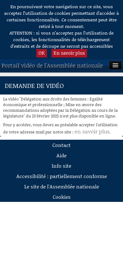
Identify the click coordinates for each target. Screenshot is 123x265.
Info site (61, 165)
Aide (61, 155)
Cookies (62, 196)
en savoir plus (91, 131)
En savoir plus (69, 52)
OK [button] (41, 52)
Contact (61, 145)
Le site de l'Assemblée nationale (61, 186)
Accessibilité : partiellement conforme (61, 176)
